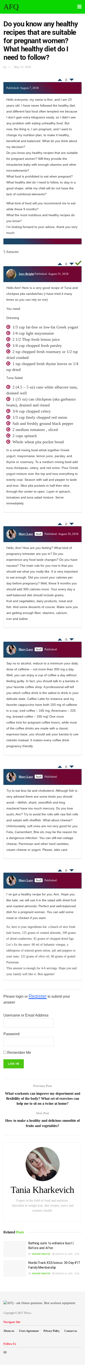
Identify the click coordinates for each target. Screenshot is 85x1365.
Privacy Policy (52, 1330)
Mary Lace (26, 534)
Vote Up (60, 78)
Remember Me (18, 1052)
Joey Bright (26, 274)
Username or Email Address (26, 1015)
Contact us (70, 1330)
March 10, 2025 (64, 1254)
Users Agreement (29, 1330)
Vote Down (71, 81)
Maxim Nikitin (41, 1254)
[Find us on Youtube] (5, 1352)
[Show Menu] (79, 7)
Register (38, 996)
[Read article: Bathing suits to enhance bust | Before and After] (14, 1249)
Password (11, 1034)
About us (8, 1330)
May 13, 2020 (22, 67)
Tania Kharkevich (42, 1190)
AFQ (11, 7)
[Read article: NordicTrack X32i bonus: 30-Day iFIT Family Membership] (14, 1268)
